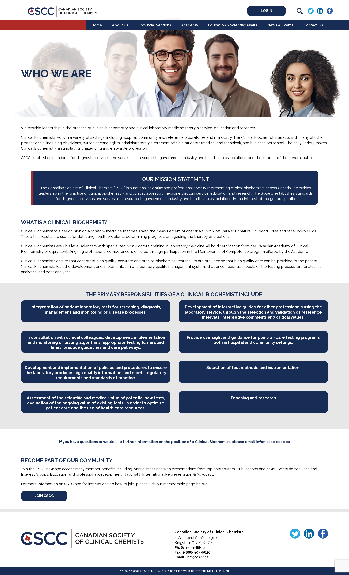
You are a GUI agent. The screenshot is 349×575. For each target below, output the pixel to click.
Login (266, 10)
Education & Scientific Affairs (232, 25)
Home (96, 25)
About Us (120, 25)
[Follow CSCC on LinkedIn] (320, 10)
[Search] (300, 11)
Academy (189, 25)
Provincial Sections (154, 25)
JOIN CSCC (44, 496)
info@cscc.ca (197, 557)
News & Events (280, 25)
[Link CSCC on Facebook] (330, 10)
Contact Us (313, 25)
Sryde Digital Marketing (214, 570)
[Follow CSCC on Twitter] (311, 10)
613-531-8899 (193, 547)
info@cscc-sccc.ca (273, 442)
